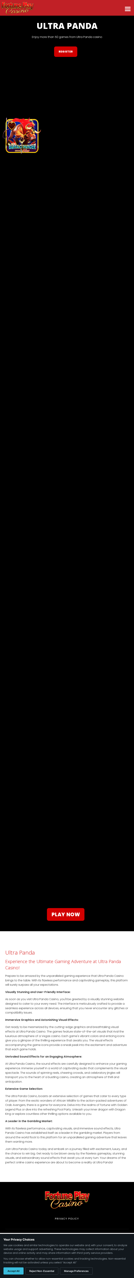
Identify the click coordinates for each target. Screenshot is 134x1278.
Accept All (14, 1270)
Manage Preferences (76, 1270)
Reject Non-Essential (41, 1270)
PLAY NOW (65, 914)
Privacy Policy (67, 1218)
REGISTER (66, 52)
